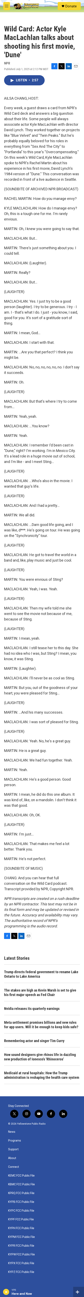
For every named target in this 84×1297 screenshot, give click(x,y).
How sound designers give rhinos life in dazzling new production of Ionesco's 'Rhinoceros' (40, 1056)
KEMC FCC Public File (21, 1175)
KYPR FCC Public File (21, 1245)
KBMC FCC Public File (21, 1184)
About (12, 1158)
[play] (6, 1292)
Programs (14, 1140)
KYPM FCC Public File (21, 1237)
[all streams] (78, 1292)
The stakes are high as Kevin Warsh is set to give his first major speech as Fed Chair (40, 992)
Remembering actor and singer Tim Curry (34, 1041)
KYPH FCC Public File (21, 1228)
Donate (71, 6)
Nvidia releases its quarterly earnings (32, 1008)
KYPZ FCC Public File (21, 1272)
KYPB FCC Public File (21, 1201)
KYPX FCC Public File (21, 1263)
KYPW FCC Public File (21, 1254)
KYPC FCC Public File (21, 1210)
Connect (13, 1166)
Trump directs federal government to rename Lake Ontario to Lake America (41, 974)
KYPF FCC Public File (21, 1219)
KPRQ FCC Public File (21, 1193)
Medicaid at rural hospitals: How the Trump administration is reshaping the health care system (41, 1075)
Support (13, 1149)
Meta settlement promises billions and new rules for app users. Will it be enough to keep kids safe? (41, 1024)
